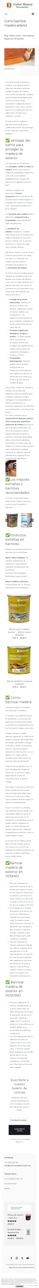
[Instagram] (17, 1258)
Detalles (12, 524)
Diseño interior (15, 36)
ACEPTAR (19, 1286)
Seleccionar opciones (18, 608)
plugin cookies (33, 1285)
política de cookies (27, 1283)
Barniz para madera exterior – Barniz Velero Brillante (19, 632)
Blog (6, 36)
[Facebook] (11, 1258)
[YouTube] (28, 1258)
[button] (7, 520)
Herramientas (28, 36)
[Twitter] (22, 1258)
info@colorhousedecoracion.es (17, 1165)
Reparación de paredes (14, 39)
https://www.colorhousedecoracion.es (22, 1267)
